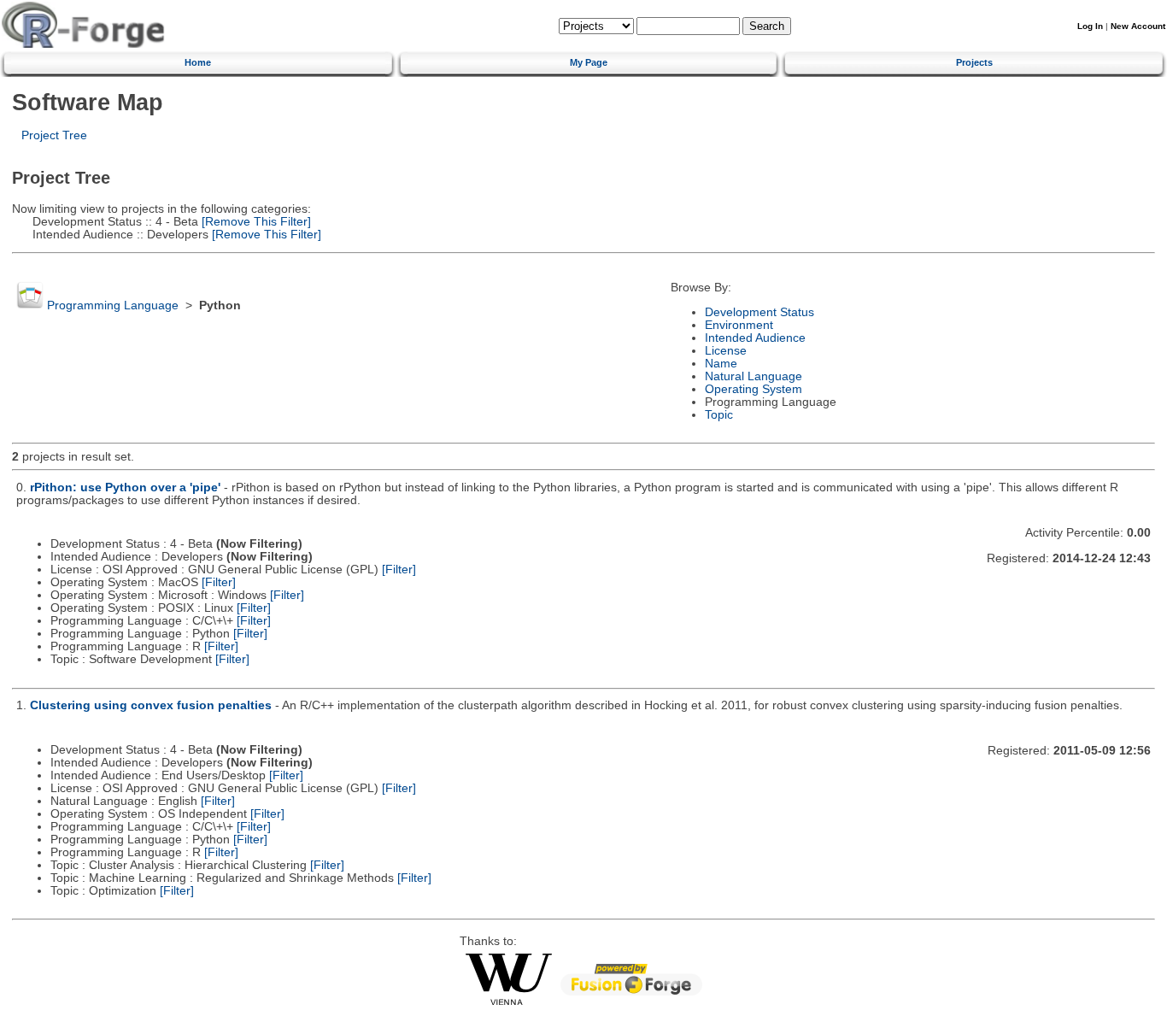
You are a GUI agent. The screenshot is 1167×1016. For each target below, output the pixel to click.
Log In (1090, 26)
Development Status (759, 312)
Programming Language (113, 305)
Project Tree (54, 135)
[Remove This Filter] (254, 221)
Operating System (753, 389)
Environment (739, 325)
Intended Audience (755, 338)
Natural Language (753, 376)
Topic (719, 414)
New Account (1138, 26)
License (726, 350)
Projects (974, 62)
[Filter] (399, 569)
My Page (588, 62)
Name (721, 363)
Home (198, 62)
